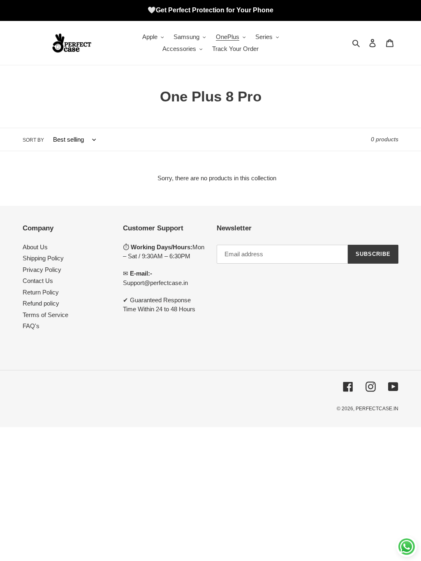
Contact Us (38, 280)
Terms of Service (45, 314)
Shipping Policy (43, 258)
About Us (35, 247)
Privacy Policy (42, 269)
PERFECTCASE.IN (377, 409)
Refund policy (41, 303)
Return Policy (41, 292)
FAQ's (31, 325)
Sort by (33, 140)
